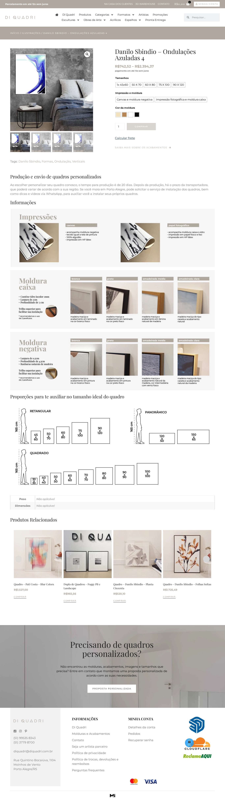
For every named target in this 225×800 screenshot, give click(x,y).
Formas (47, 161)
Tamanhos (122, 78)
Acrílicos (115, 20)
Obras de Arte (93, 20)
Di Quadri (68, 14)
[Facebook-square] (15, 731)
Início (14, 33)
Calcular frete (125, 138)
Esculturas (68, 20)
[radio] (122, 84)
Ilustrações (31, 33)
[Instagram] (20, 731)
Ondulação (62, 161)
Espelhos (131, 20)
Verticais (78, 161)
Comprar (141, 126)
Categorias (102, 14)
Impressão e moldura (128, 93)
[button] (87, 54)
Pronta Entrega (155, 20)
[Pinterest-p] (25, 731)
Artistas (144, 14)
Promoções (160, 14)
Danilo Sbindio (29, 161)
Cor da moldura (125, 107)
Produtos (85, 14)
